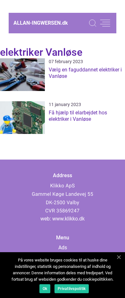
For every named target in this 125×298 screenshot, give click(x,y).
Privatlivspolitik (72, 288)
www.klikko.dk (68, 219)
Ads (62, 247)
